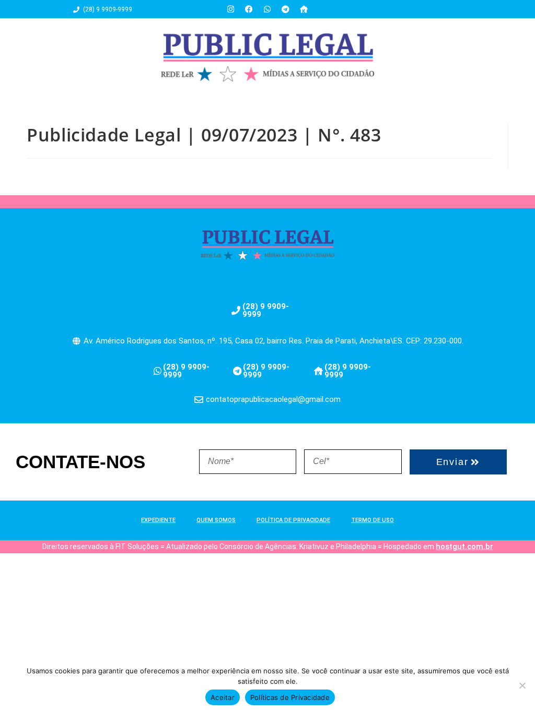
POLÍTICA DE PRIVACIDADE (293, 520)
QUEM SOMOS (216, 520)
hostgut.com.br (464, 546)
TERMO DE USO (372, 520)
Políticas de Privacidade (290, 697)
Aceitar (223, 697)
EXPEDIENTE (158, 520)
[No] (522, 685)
